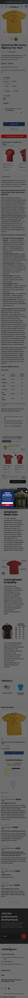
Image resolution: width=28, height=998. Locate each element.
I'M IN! (7, 505)
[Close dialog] (26, 491)
